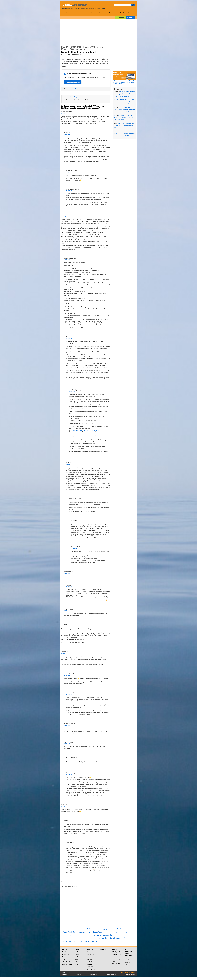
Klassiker (89, 957)
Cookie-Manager (93, 974)
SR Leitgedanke (116, 952)
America (64, 954)
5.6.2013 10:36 (64, 883)
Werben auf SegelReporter (111, 974)
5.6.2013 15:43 (64, 653)
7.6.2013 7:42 (69, 586)
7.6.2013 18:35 (69, 190)
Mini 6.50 (127, 929)
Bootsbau (119, 929)
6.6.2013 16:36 (74, 548)
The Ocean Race (85, 937)
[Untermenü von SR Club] (133, 17)
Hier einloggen (79, 89)
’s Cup (68, 954)
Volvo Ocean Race (95, 932)
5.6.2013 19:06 (69, 759)
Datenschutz (78, 974)
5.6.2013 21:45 (67, 821)
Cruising (104, 929)
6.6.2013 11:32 (69, 774)
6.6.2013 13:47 (69, 338)
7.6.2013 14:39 (69, 172)
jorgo (115, 107)
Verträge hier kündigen (130, 974)
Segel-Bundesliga (86, 929)
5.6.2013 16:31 (67, 743)
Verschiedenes (91, 969)
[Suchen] (133, 5)
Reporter (114, 949)
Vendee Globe (90, 941)
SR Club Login (120, 17)
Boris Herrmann (115, 938)
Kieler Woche (131, 935)
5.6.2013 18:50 (64, 626)
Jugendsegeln (125, 932)
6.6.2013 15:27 (72, 499)
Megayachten (91, 954)
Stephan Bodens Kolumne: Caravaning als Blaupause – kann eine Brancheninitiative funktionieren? (124, 94)
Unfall (133, 932)
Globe (68, 959)
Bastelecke (90, 966)
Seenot (133, 929)
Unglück (82, 932)
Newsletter (103, 949)
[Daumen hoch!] (61, 126)
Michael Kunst (116, 959)
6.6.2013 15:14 (72, 391)
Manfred (116, 99)
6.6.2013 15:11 (69, 464)
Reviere (77, 954)
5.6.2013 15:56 (67, 675)
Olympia (65, 929)
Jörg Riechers (76, 938)
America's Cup (103, 938)
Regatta (64, 949)
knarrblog (75, 941)
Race (69, 961)
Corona (106, 932)
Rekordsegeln (115, 932)
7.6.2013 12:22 (67, 134)
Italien (76, 964)
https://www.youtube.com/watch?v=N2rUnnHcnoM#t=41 (87, 430)
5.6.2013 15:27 (64, 806)
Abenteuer (96, 929)
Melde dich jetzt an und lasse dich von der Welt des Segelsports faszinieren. (123, 82)
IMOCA (65, 941)
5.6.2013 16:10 (67, 725)
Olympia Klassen (96, 935)
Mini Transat (82, 935)
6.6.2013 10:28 (69, 694)
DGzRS (69, 937)
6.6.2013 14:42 (64, 113)
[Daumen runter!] (61, 128)
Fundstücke (90, 961)
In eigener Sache (116, 954)
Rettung (126, 938)
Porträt (64, 938)
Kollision (132, 938)
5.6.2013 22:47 (64, 216)
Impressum (64, 974)
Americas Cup (107, 935)
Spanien (77, 961)
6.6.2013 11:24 (69, 844)
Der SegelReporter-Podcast (129, 951)
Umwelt (75, 935)
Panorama (90, 949)
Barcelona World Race (74, 929)
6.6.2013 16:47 (67, 610)
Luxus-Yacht (124, 935)
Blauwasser (111, 929)
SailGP (88, 935)
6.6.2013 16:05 (74, 522)
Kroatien (77, 957)
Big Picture (93, 937)
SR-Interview (116, 935)
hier (93, 99)
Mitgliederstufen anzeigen (72, 82)
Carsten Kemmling (70, 97)
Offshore (64, 957)
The (63, 961)
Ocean (66, 961)
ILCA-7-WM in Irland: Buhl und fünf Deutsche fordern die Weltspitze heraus (124, 125)
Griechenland (78, 959)
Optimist (80, 941)
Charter (77, 952)
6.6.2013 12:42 (67, 259)
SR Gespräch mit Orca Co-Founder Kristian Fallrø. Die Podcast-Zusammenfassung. (123, 118)
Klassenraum (103, 952)
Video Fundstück (69, 932)
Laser (70, 941)
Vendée (64, 959)
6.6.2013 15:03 (67, 573)
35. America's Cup (67, 935)
